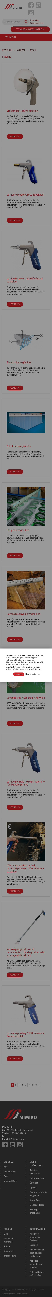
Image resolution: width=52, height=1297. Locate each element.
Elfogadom (19, 674)
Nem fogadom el (32, 674)
